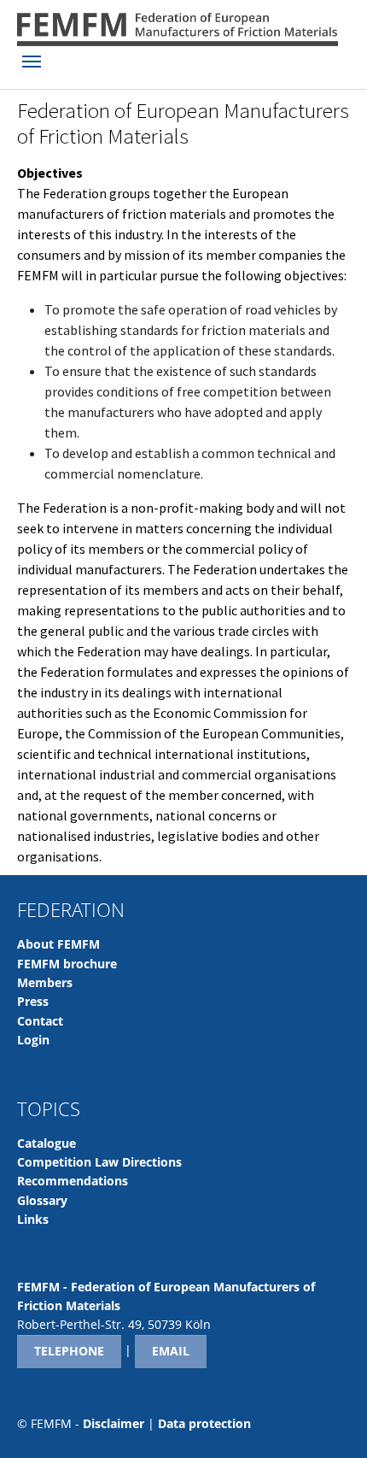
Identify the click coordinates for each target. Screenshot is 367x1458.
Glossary (42, 1200)
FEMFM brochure (67, 963)
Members (45, 982)
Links (33, 1219)
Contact (40, 1021)
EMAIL (170, 1351)
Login (33, 1040)
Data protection (204, 1423)
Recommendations (72, 1181)
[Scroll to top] (329, 1420)
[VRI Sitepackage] (177, 29)
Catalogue (46, 1143)
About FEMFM (58, 944)
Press (33, 1001)
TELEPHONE (69, 1351)
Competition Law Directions (99, 1162)
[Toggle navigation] (31, 61)
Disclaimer (113, 1423)
